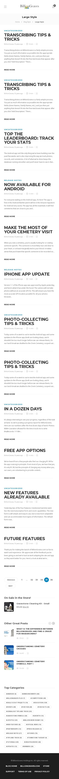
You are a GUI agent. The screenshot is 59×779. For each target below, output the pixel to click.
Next (11, 586)
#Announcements (30, 694)
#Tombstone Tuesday (37, 738)
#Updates (11, 746)
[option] (29, 649)
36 (51, 579)
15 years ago (18, 44)
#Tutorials (12, 742)
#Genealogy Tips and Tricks (19, 711)
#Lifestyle (11, 720)
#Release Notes (14, 733)
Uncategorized (13, 31)
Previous (11, 580)
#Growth (38, 716)
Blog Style (27, 22)
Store (46, 766)
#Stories (32, 733)
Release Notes (13, 180)
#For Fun (26, 707)
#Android (11, 694)
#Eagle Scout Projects (17, 703)
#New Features (13, 724)
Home (17, 22)
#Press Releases (34, 729)
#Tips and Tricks (14, 738)
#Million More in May (33, 720)
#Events (11, 707)
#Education (40, 703)
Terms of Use (24, 772)
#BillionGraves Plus (15, 698)
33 (37, 579)
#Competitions (38, 698)
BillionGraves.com (30, 766)
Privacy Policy (42, 772)
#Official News (33, 724)
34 (41, 579)
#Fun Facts (43, 707)
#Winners (28, 746)
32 (32, 579)
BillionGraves (9, 44)
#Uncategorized (32, 742)
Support (10, 772)
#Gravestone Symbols (16, 716)
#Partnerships (13, 729)
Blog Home (11, 766)
